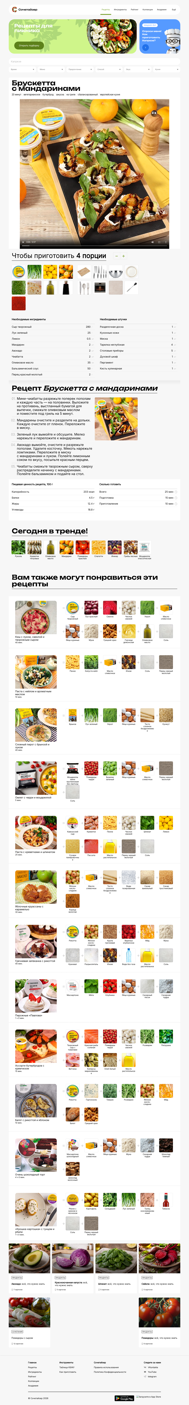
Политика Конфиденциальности (110, 1372)
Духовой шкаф (109, 356)
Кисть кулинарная (111, 368)
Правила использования (106, 1367)
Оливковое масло (22, 362)
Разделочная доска (112, 326)
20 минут (16, 94)
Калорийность (20, 491)
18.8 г (91, 509)
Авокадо (17, 350)
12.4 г (91, 503)
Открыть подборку (29, 45)
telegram (152, 1376)
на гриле (70, 94)
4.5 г (91, 497)
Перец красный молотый (27, 374)
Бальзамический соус (25, 368)
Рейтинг (134, 9)
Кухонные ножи (109, 332)
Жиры (15, 503)
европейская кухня (110, 94)
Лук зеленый (19, 332)
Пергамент (106, 362)
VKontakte (153, 1367)
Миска (104, 338)
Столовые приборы (111, 350)
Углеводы (17, 509)
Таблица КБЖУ (66, 1367)
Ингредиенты (120, 9)
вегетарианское (32, 94)
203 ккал (89, 491)
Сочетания (17, 1332)
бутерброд (48, 94)
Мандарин (18, 344)
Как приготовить (67, 1372)
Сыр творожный (22, 326)
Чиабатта (17, 356)
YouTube (152, 1372)
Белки (15, 497)
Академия (161, 9)
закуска (60, 94)
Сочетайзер (27, 9)
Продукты (17, 1278)
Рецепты (106, 9)
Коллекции (148, 9)
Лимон (16, 338)
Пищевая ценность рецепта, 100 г (32, 484)
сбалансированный (88, 94)
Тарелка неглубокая (112, 344)
